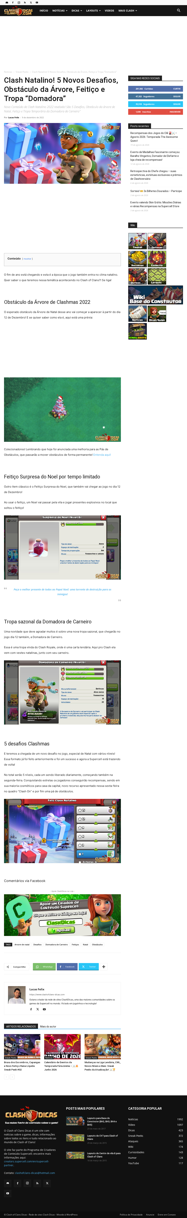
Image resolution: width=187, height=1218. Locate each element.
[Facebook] (13, 2)
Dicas (75, 10)
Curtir (176, 88)
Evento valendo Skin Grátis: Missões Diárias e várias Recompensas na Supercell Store (155, 204)
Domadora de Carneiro (56, 944)
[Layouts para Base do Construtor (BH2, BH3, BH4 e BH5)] (75, 1121)
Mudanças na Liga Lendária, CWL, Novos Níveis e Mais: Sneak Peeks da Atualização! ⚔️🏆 (103, 1066)
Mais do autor (48, 1026)
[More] (104, 966)
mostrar (27, 258)
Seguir (176, 96)
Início (44, 10)
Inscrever (175, 111)
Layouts (92, 10)
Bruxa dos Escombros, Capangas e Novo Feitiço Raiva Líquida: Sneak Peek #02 (22, 1066)
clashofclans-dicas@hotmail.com (35, 1173)
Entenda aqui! (102, 454)
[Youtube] (37, 2)
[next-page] (12, 1077)
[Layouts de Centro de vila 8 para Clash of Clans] (75, 1155)
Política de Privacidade (131, 1214)
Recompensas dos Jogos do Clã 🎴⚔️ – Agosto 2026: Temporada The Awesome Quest (154, 137)
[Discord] (6, 2)
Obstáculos (97, 944)
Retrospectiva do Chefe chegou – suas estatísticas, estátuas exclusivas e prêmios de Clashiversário (156, 175)
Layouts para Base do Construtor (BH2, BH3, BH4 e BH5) (102, 1121)
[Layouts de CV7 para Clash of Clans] (75, 1138)
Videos (109, 10)
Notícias (58, 10)
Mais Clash (126, 10)
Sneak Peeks (22, 71)
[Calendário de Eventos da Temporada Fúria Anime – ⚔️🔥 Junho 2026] (62, 1046)
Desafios (37, 944)
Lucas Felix (13, 117)
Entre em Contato (167, 1214)
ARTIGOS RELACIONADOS (21, 1026)
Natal (85, 944)
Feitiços (75, 944)
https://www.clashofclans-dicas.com (47, 994)
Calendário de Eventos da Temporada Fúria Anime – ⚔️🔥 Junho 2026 (61, 1066)
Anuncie (150, 1214)
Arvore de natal (22, 944)
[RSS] (25, 2)
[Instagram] (19, 2)
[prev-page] (6, 1077)
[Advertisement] (93, 43)
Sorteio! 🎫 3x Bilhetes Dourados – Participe (156, 191)
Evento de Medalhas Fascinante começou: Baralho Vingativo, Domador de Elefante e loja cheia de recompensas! (155, 156)
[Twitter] (31, 2)
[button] (178, 11)
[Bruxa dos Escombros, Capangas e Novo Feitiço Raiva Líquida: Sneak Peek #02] (22, 1046)
